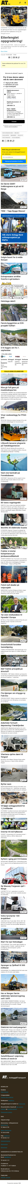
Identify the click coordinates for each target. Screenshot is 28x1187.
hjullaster (5, 135)
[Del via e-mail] (16, 57)
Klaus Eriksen (4, 1092)
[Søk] (20, 2)
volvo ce (20, 135)
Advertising (4, 1147)
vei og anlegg (6, 137)
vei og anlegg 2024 (7, 132)
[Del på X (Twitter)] (11, 57)
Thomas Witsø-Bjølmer (7, 1097)
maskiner (13, 135)
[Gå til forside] (8, 3)
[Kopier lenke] (19, 57)
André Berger (4, 1125)
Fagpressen (22, 1104)
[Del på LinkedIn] (14, 57)
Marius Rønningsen (6, 1130)
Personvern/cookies (6, 1112)
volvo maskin (16, 137)
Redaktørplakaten (12, 1109)
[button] (2, 356)
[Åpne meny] (25, 3)
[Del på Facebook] (9, 57)
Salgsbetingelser (5, 1141)
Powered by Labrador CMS (14, 1183)
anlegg (17, 132)
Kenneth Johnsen (5, 1177)
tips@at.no (11, 1100)
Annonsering (4, 1144)
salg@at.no (7, 1136)
